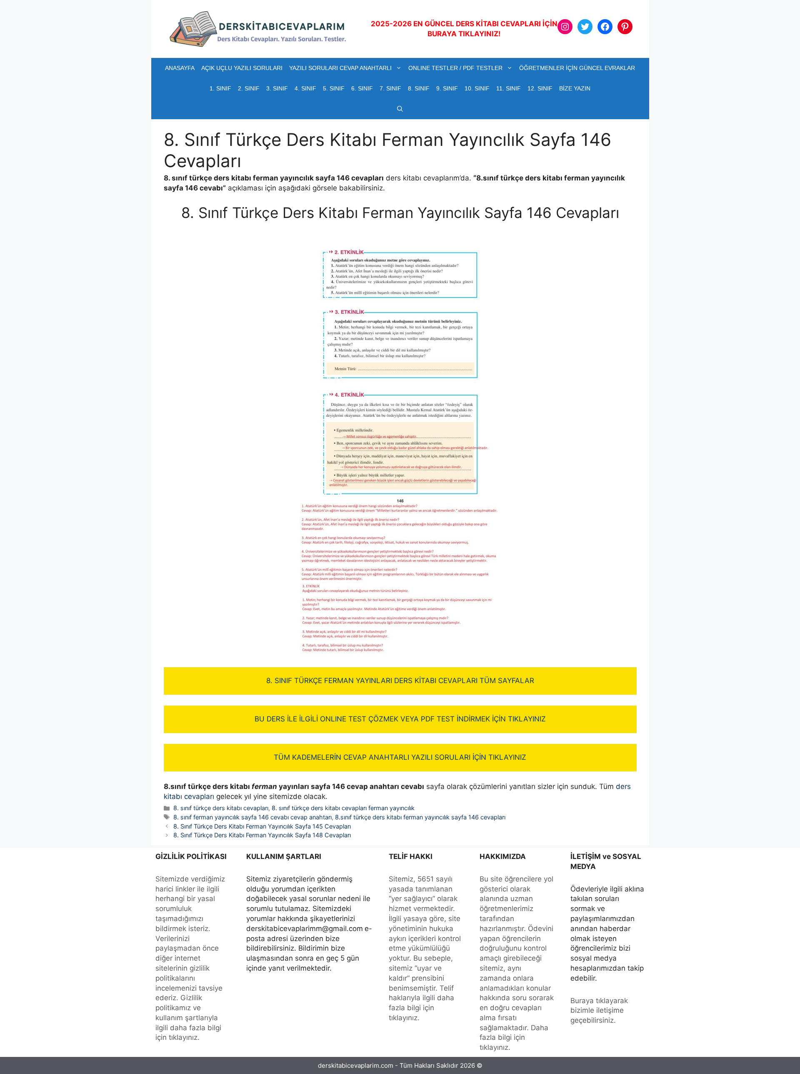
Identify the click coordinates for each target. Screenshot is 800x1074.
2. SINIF (249, 88)
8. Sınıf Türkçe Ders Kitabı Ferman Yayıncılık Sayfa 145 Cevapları (262, 826)
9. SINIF (447, 88)
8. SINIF (419, 88)
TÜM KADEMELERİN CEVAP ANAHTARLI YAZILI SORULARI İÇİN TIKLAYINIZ (400, 757)
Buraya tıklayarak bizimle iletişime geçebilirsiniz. (599, 1010)
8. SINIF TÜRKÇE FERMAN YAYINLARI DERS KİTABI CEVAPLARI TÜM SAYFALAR (400, 680)
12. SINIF (540, 88)
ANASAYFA (180, 68)
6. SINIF (362, 88)
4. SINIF (305, 88)
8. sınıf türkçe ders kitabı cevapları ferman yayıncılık (343, 807)
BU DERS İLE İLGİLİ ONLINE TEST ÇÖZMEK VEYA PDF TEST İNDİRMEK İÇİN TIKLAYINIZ (400, 719)
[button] (400, 109)
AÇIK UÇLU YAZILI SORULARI (241, 68)
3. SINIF (277, 88)
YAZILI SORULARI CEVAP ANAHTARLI (340, 68)
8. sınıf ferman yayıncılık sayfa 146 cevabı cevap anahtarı (252, 817)
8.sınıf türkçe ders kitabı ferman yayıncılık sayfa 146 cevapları (420, 817)
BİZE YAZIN (574, 88)
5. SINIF (334, 88)
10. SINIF (477, 88)
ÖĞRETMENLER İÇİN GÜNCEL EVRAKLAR (577, 68)
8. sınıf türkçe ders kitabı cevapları (220, 807)
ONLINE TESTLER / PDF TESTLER (455, 68)
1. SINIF (220, 88)
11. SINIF (508, 88)
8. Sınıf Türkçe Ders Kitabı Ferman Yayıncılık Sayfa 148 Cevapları (262, 835)
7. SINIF (390, 88)
